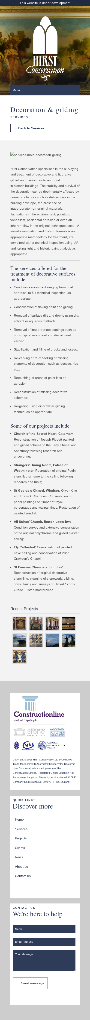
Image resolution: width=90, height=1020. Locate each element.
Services (21, 829)
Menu (16, 90)
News (19, 857)
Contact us (23, 876)
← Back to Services (29, 128)
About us (21, 866)
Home (19, 819)
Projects (21, 838)
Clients (20, 848)
